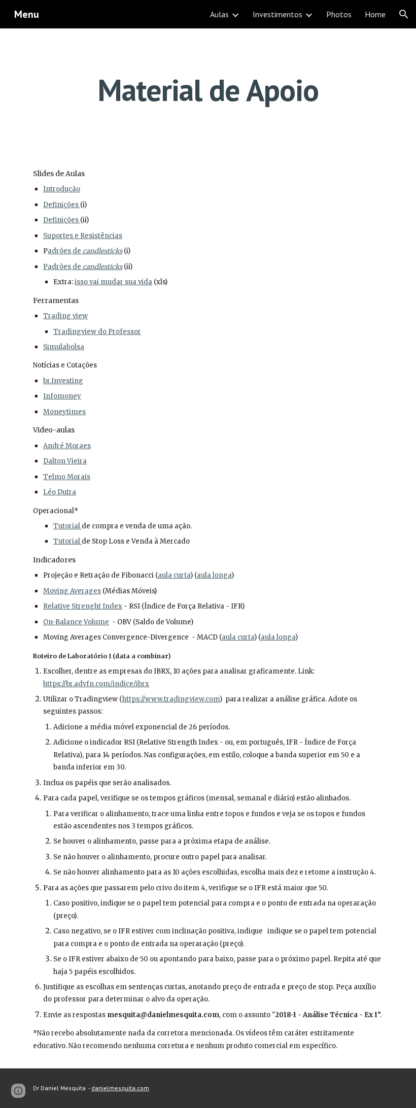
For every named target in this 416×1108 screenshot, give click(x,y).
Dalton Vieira (65, 461)
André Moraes (67, 446)
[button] (404, 14)
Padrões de (63, 266)
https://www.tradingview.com (171, 699)
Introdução (61, 189)
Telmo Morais (66, 477)
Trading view (65, 316)
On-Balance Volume (76, 622)
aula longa (214, 575)
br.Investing (63, 381)
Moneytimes (64, 412)
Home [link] (375, 14)
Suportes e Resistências (82, 235)
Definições (61, 204)
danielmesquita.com (120, 1088)
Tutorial (66, 526)
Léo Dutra (59, 492)
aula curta (174, 575)
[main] (208, 90)
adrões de (65, 251)
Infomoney (62, 396)
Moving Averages (72, 591)
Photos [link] (339, 14)
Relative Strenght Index (82, 606)
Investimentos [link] (277, 14)
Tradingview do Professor (97, 331)
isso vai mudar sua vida (113, 282)
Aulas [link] (219, 14)
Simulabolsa (63, 347)
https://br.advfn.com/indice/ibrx (96, 684)
